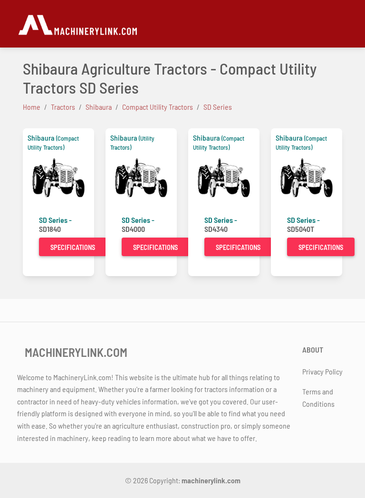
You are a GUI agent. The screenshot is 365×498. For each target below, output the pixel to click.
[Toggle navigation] (342, 23)
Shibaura (41, 137)
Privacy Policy (322, 371)
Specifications (72, 247)
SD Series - (55, 219)
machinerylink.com (211, 480)
